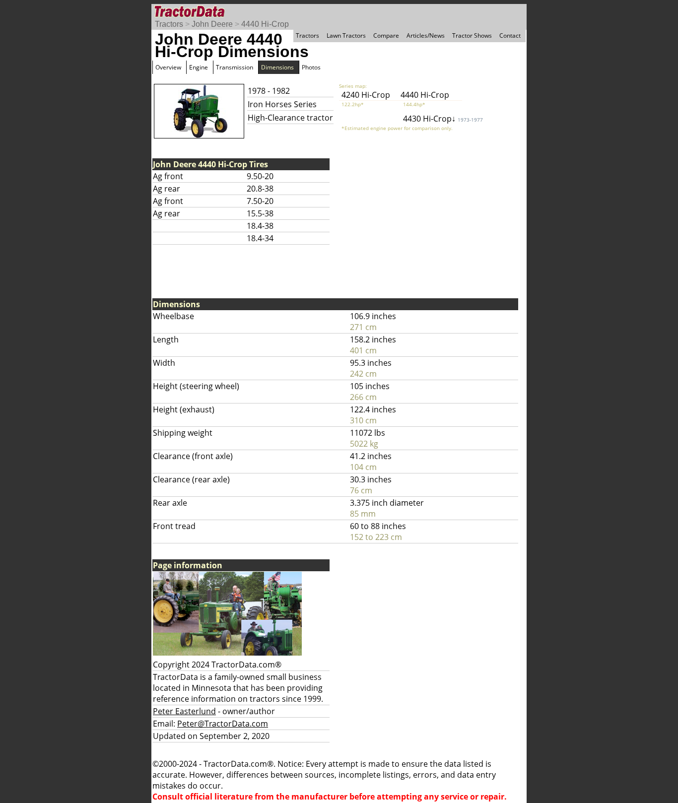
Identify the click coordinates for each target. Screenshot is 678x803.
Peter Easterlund (184, 711)
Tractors (169, 24)
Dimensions (277, 67)
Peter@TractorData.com (222, 723)
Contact (510, 35)
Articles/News (426, 35)
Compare (386, 35)
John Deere (212, 24)
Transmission (234, 67)
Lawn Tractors (346, 35)
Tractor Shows (472, 35)
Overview (168, 67)
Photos (311, 67)
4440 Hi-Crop (265, 24)
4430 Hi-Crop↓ (443, 118)
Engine (198, 67)
